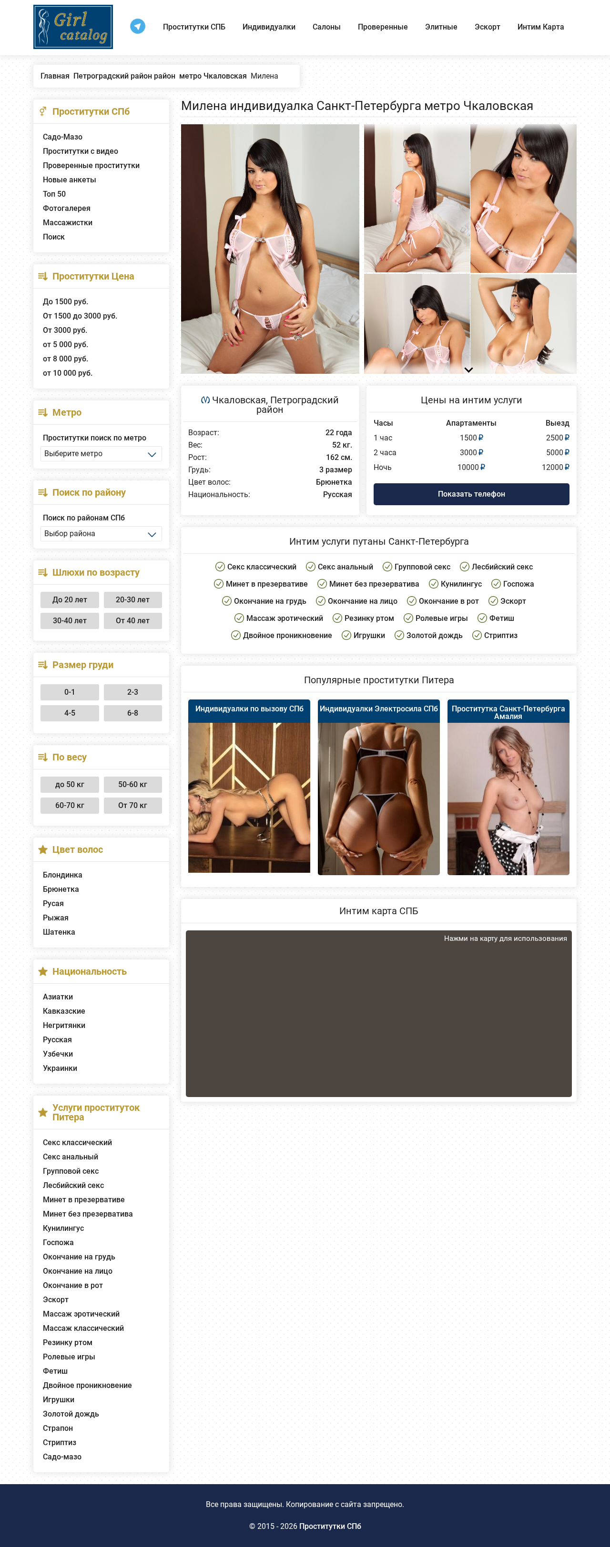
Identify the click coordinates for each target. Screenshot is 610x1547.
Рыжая (56, 917)
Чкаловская (239, 400)
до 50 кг (69, 784)
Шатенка (59, 932)
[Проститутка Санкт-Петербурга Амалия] (508, 812)
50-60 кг (132, 784)
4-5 (69, 713)
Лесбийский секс (73, 1185)
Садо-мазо (62, 1456)
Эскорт (487, 26)
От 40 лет (133, 620)
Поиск (54, 236)
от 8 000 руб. (65, 358)
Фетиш (55, 1371)
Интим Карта (541, 26)
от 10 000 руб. (67, 373)
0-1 (69, 692)
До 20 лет (69, 599)
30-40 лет (70, 620)
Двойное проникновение (87, 1385)
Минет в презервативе (84, 1199)
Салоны (327, 26)
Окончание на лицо (77, 1271)
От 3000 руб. (65, 330)
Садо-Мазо (62, 136)
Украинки (60, 1068)
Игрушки (58, 1399)
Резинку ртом (67, 1342)
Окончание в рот (73, 1285)
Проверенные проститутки (91, 165)
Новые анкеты (69, 179)
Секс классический (77, 1142)
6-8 (132, 713)
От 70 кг (132, 805)
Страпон (58, 1428)
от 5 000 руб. (65, 344)
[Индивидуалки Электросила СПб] (379, 814)
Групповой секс (71, 1171)
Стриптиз (59, 1442)
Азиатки (58, 996)
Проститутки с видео (80, 151)
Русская (57, 1039)
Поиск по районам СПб (84, 517)
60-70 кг (69, 805)
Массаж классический (83, 1328)
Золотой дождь (71, 1413)
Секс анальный (70, 1156)
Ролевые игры (69, 1356)
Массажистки (67, 222)
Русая (53, 903)
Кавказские (64, 1011)
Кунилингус (63, 1228)
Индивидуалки (269, 26)
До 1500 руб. (65, 301)
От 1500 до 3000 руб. (80, 315)
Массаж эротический (81, 1313)
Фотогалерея (67, 208)
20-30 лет (133, 599)
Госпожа (58, 1242)
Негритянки (64, 1025)
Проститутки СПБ (194, 26)
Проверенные (383, 26)
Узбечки (58, 1053)
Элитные (441, 26)
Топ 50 (54, 194)
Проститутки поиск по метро (94, 437)
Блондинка (62, 874)
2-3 (132, 692)
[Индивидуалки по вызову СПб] (249, 798)
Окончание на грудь (79, 1256)
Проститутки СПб (330, 1526)
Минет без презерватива (88, 1213)
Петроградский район (297, 404)
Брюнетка (61, 889)
